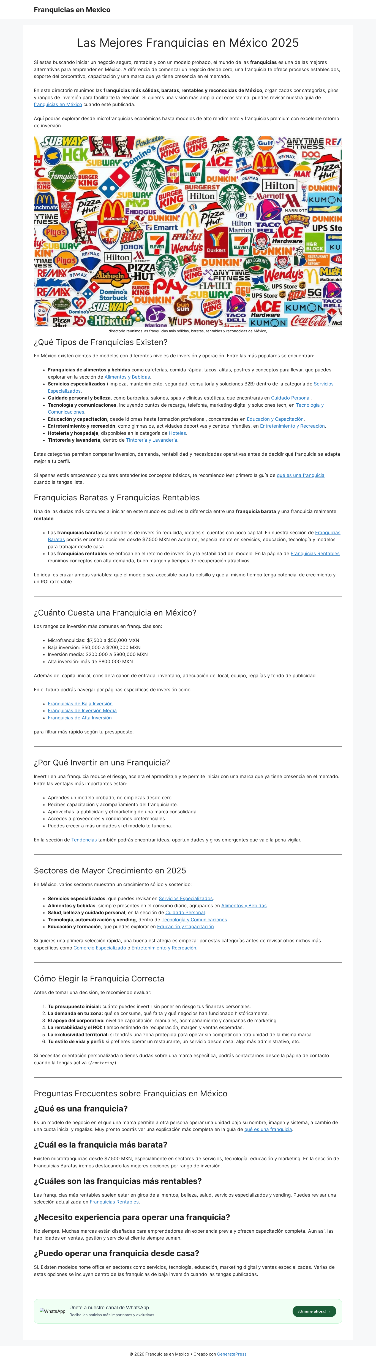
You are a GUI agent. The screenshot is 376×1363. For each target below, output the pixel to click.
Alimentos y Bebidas (127, 377)
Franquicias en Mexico (72, 10)
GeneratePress (232, 1354)
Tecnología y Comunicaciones (194, 919)
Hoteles (177, 433)
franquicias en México (58, 104)
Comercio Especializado (99, 948)
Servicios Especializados (186, 898)
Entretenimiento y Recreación (292, 426)
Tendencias (84, 840)
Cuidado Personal (290, 398)
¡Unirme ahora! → (314, 1311)
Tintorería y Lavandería (151, 440)
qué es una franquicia (301, 475)
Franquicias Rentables (114, 1202)
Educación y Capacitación (275, 419)
